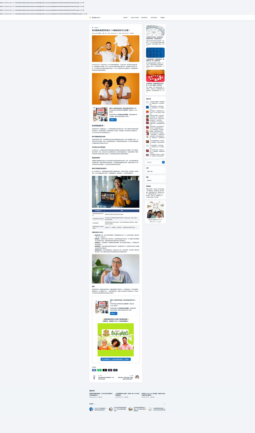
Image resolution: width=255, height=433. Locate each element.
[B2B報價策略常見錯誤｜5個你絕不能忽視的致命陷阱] (150, 409)
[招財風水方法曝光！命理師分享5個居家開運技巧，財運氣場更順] (147, 119)
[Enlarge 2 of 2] (106, 118)
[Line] (99, 370)
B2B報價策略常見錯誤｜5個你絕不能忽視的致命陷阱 (159, 409)
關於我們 (125, 17)
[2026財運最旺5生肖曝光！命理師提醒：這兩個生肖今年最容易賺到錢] (147, 155)
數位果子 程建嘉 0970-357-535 (155, 219)
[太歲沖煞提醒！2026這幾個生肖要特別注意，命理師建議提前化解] (147, 127)
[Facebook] (94, 370)
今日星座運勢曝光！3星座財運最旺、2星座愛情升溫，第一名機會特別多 (155, 60)
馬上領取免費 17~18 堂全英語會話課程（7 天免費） (115, 359)
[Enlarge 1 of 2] (98, 118)
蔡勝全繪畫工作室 (153, 192)
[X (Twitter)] (105, 370)
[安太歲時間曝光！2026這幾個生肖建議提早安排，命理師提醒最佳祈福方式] (147, 122)
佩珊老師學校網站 (152, 194)
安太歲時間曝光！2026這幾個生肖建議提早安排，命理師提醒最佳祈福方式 (157, 123)
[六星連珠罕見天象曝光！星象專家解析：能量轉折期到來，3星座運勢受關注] (155, 30)
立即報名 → (113, 119)
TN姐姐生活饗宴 (150, 197)
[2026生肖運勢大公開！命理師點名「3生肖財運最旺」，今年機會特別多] (147, 133)
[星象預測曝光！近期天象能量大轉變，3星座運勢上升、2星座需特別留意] (147, 137)
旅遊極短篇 (156, 190)
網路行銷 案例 (149, 189)
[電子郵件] (110, 370)
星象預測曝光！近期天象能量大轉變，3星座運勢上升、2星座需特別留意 (157, 137)
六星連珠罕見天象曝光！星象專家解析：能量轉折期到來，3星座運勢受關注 (155, 37)
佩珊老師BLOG (159, 195)
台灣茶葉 (155, 189)
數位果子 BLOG (96, 17)
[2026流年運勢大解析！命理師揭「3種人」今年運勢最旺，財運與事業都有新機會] (147, 150)
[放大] (106, 109)
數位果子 (148, 195)
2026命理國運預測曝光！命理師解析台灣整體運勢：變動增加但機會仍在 (157, 142)
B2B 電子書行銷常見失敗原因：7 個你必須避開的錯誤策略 (120, 409)
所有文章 (132, 33)
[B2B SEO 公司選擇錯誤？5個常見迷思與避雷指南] (91, 409)
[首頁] (92, 27)
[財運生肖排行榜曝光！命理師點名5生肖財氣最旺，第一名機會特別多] (147, 116)
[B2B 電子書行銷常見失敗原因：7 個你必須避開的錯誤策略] (111, 409)
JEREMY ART (160, 194)
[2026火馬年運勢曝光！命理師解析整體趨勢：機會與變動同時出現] (147, 130)
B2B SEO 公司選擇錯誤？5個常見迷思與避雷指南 (101, 409)
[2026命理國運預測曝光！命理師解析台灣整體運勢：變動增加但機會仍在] (147, 141)
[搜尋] (163, 162)
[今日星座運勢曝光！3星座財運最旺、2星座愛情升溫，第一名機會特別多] (155, 53)
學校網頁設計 (144, 17)
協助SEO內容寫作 (135, 17)
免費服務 (162, 17)
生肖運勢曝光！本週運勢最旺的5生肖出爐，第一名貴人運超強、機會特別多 (155, 84)
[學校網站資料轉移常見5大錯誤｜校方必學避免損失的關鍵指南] (130, 409)
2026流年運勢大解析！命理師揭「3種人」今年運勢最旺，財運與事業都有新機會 (157, 151)
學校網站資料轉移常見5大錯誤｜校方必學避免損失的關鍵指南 (140, 409)
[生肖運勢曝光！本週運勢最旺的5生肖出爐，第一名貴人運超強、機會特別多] (155, 76)
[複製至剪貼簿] (115, 370)
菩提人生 (153, 195)
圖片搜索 (157, 197)
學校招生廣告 (154, 17)
